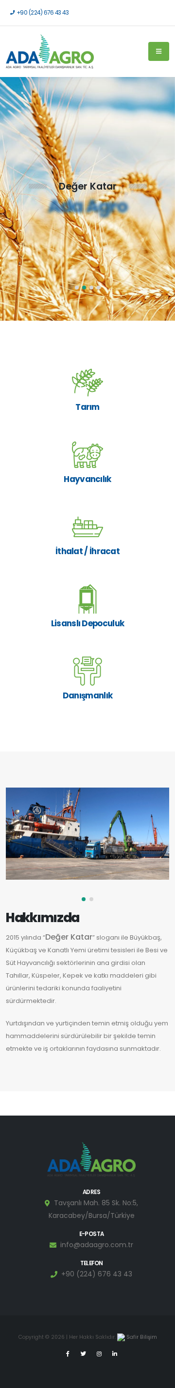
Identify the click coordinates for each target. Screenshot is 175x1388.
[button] (77, 287)
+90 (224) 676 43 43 (43, 13)
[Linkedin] (115, 1354)
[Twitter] (83, 1354)
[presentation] (25, 198)
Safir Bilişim (141, 1337)
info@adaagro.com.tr (96, 1245)
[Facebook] (68, 1354)
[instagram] (99, 1354)
